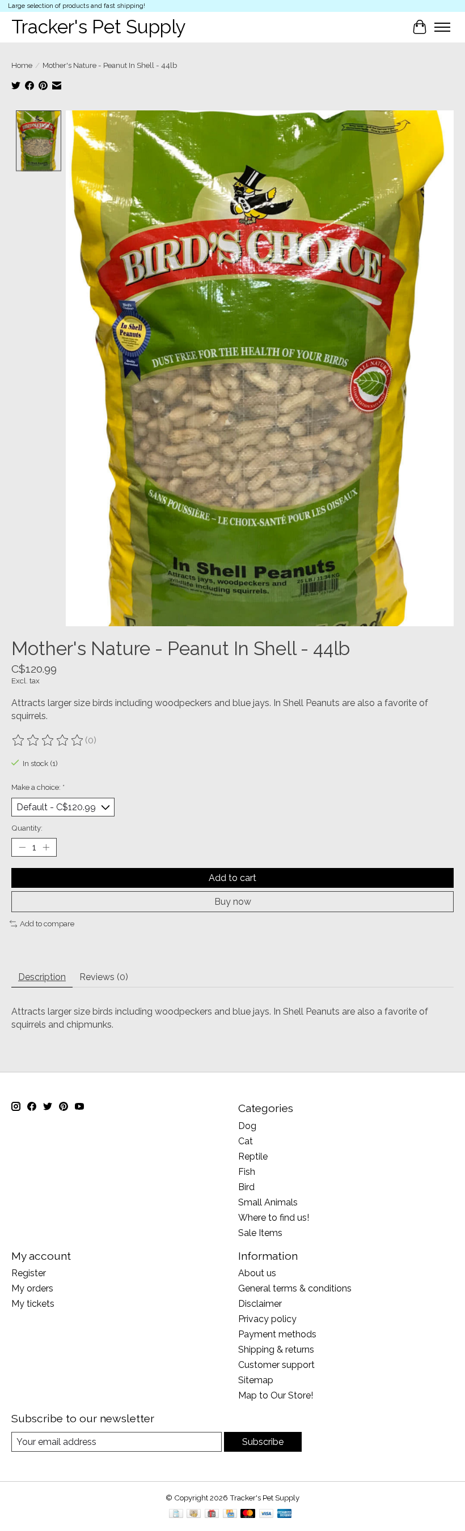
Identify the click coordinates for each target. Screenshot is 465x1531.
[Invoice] (176, 1514)
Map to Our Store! (275, 1395)
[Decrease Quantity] (22, 847)
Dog (247, 1126)
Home (21, 65)
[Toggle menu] (442, 27)
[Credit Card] (230, 1514)
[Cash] (194, 1514)
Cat (245, 1141)
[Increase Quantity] (46, 847)
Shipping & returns (276, 1349)
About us (257, 1273)
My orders (32, 1288)
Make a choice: (38, 787)
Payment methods (277, 1334)
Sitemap (255, 1380)
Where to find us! (273, 1217)
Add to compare (47, 923)
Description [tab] (42, 977)
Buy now (232, 901)
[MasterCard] (247, 1514)
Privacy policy (267, 1319)
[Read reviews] (48, 740)
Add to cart (232, 878)
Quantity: (27, 827)
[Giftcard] (212, 1514)
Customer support (276, 1364)
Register (28, 1273)
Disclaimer (260, 1303)
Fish (246, 1171)
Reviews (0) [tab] (103, 977)
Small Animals (268, 1202)
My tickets (32, 1303)
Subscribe (263, 1441)
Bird (246, 1187)
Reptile (253, 1156)
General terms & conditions (295, 1288)
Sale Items (260, 1233)
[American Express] (284, 1514)
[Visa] (266, 1514)
